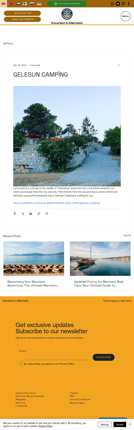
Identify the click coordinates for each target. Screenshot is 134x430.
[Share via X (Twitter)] (22, 213)
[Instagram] (123, 4)
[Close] (130, 424)
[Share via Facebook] (14, 213)
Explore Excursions (26, 393)
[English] (3, 3)
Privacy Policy (77, 402)
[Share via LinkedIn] (30, 213)
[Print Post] (46, 213)
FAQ (72, 396)
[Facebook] (129, 4)
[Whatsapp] (112, 4)
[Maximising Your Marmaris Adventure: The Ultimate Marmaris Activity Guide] (33, 259)
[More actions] (119, 65)
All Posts (8, 43)
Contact (74, 393)
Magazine (21, 399)
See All (127, 235)
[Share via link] (38, 213)
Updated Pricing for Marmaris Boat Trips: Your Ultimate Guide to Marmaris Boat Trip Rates (99, 283)
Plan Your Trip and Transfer (30, 396)
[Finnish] (24, 3)
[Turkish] (10, 3)
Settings (104, 424)
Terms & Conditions (80, 399)
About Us (20, 402)
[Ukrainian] (39, 3)
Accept (119, 424)
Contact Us (21, 405)
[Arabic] (17, 3)
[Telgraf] (118, 4)
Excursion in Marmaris (67, 23)
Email (23, 350)
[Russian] (31, 3)
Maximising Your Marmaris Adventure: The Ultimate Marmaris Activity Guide (32, 283)
